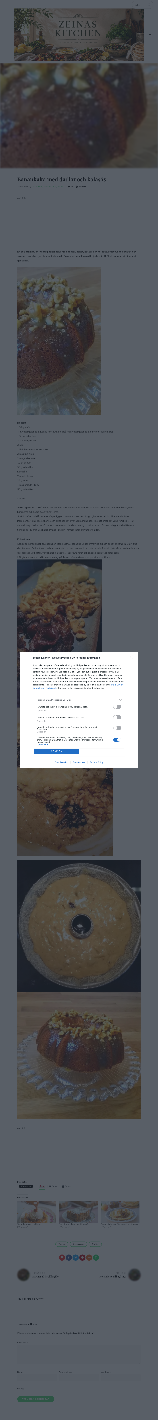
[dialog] (79, 710)
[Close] (132, 658)
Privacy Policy (96, 762)
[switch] (117, 707)
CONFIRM (56, 751)
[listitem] (79, 700)
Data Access (79, 762)
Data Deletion (61, 762)
